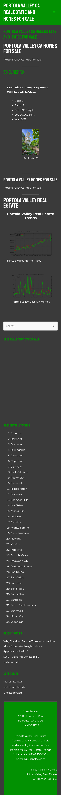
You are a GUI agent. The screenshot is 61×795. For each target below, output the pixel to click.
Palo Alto (16, 549)
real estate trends (14, 687)
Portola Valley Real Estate (25, 203)
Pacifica (15, 544)
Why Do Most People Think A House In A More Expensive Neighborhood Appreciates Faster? (29, 646)
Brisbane (16, 444)
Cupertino (17, 461)
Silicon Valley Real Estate (41, 774)
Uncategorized (12, 692)
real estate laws (12, 681)
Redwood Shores (22, 566)
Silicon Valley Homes (44, 769)
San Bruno (17, 571)
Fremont (16, 483)
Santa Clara (17, 594)
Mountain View (20, 533)
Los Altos (16, 494)
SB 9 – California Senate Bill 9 (21, 656)
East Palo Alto (19, 472)
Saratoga (16, 599)
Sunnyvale (17, 610)
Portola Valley (19, 555)
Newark (16, 538)
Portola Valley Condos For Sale (22, 59)
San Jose (16, 583)
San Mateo (17, 588)
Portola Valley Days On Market (31, 301)
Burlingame (18, 449)
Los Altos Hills (19, 500)
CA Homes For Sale (45, 778)
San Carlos (17, 577)
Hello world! (10, 662)
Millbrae (16, 516)
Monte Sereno (20, 527)
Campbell (17, 455)
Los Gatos (17, 505)
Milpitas (16, 522)
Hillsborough (19, 488)
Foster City (17, 477)
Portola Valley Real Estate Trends (30, 216)
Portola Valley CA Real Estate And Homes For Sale (21, 12)
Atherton (16, 433)
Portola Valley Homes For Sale (30, 180)
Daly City (16, 466)
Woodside (17, 621)
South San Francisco (23, 605)
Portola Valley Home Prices (24, 260)
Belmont (16, 439)
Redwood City (19, 560)
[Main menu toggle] (54, 12)
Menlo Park (18, 510)
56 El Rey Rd (30, 158)
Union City (17, 616)
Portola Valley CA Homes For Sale (30, 48)
